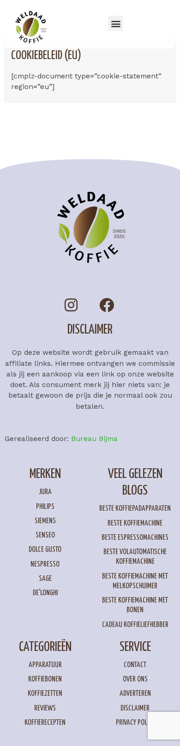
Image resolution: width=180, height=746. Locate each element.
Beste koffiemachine (135, 523)
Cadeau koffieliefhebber (135, 624)
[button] (115, 23)
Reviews (45, 708)
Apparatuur (45, 665)
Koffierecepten (45, 722)
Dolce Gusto (45, 549)
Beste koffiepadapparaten (135, 508)
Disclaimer (135, 708)
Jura (45, 492)
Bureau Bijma (94, 439)
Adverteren (135, 693)
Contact (135, 665)
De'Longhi (45, 593)
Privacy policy (135, 722)
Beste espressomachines (135, 537)
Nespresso (45, 564)
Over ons (135, 679)
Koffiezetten (45, 693)
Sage (45, 578)
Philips (45, 506)
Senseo (45, 535)
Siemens (45, 521)
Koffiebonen (45, 679)
